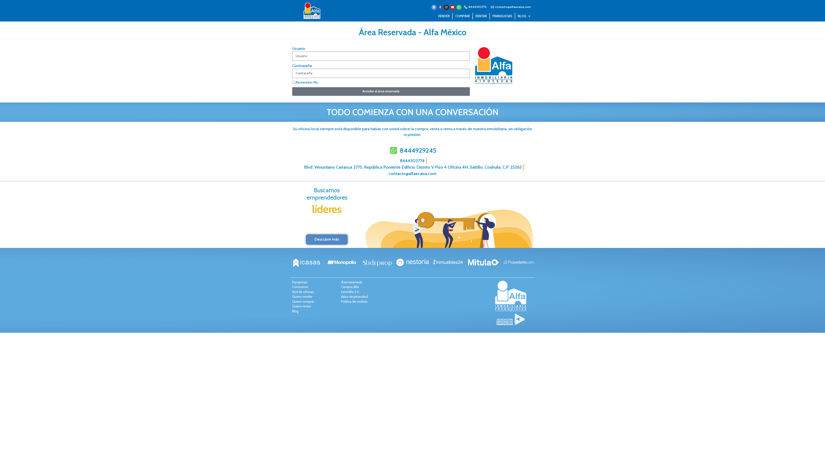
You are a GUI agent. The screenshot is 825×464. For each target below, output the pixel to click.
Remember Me (306, 82)
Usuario (298, 48)
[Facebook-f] (440, 7)
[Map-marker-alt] (434, 7)
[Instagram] (446, 7)
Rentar (481, 16)
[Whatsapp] (458, 7)
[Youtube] (452, 7)
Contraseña (302, 65)
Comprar (462, 16)
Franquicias (502, 16)
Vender (444, 16)
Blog (522, 16)
